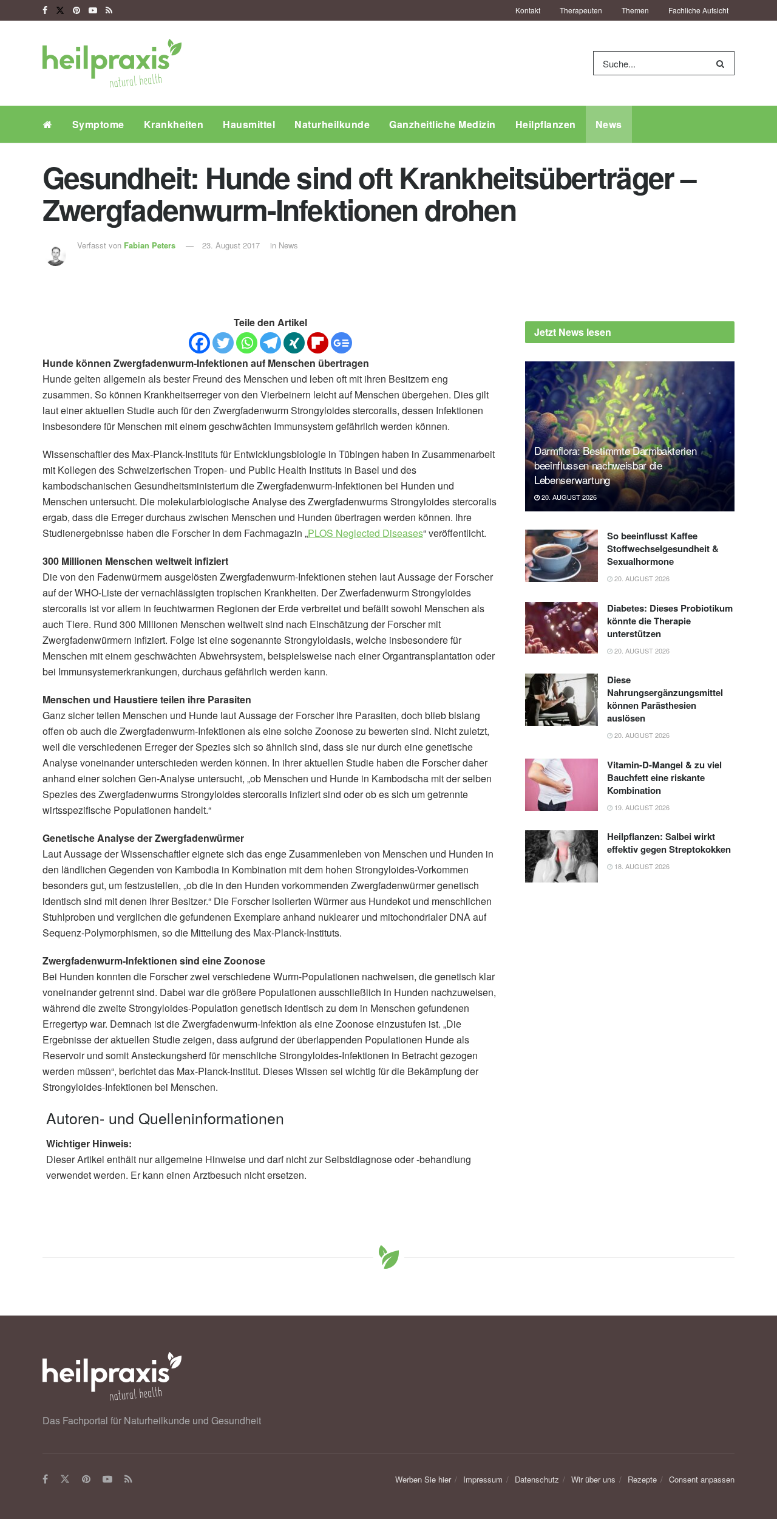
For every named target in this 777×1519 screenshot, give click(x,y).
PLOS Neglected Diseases (365, 533)
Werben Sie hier (423, 1479)
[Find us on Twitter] (60, 10)
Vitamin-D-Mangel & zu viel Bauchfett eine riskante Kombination (664, 777)
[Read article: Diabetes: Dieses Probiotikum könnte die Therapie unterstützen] (561, 628)
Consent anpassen (702, 1479)
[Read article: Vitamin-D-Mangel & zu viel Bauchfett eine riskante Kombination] (561, 785)
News (608, 124)
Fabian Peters (149, 245)
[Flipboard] (317, 342)
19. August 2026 (641, 807)
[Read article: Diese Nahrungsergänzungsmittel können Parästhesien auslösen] (561, 700)
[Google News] (341, 342)
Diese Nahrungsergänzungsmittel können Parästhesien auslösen (665, 699)
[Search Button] (722, 63)
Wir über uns (593, 1479)
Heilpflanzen (545, 124)
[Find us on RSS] (109, 10)
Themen (635, 10)
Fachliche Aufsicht (698, 10)
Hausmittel (249, 124)
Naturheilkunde (332, 124)
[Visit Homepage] (112, 63)
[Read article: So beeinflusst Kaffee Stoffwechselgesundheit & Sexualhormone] (561, 556)
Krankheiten (174, 124)
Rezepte (642, 1479)
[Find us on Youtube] (93, 10)
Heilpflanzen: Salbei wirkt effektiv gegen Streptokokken (669, 843)
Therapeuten (581, 10)
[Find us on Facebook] (44, 10)
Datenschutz (537, 1479)
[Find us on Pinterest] (76, 10)
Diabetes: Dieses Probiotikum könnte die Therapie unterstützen (670, 620)
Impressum (483, 1479)
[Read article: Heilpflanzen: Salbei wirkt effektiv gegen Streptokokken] (561, 856)
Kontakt (527, 10)
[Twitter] (223, 342)
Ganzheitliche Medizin (442, 124)
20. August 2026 (568, 497)
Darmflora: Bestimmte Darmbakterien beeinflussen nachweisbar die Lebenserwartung (615, 465)
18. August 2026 (641, 866)
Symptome (98, 124)
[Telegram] (270, 342)
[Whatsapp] (246, 342)
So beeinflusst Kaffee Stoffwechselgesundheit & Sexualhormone (663, 548)
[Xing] (294, 342)
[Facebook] (199, 342)
